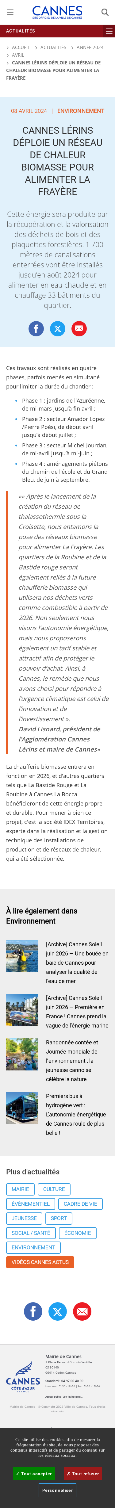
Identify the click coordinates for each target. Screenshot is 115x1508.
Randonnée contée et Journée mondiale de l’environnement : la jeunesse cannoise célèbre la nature (72, 1061)
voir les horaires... (72, 1396)
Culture (54, 1189)
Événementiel (31, 1204)
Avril (18, 55)
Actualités (20, 31)
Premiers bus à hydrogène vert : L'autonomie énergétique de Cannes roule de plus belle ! (76, 1114)
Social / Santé (31, 1233)
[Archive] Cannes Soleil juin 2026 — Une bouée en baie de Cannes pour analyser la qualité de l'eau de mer (77, 963)
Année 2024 (90, 47)
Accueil (20, 47)
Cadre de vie (80, 1204)
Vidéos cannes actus (40, 1262)
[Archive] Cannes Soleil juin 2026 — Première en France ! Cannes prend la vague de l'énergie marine (77, 1012)
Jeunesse (24, 1218)
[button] (79, 328)
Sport (59, 1218)
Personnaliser (57, 1490)
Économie (77, 1233)
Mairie (20, 1189)
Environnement (33, 1247)
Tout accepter (36, 1473)
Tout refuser (85, 1473)
